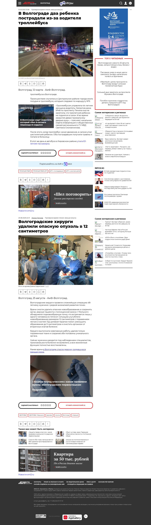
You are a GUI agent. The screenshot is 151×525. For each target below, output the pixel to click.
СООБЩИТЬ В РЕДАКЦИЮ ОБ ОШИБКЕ (80, 484)
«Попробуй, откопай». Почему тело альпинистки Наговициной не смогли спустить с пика (118, 255)
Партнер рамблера (54, 516)
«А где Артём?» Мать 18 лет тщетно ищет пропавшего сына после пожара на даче (118, 125)
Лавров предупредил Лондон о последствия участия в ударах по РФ (118, 187)
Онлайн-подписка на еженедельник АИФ (49, 484)
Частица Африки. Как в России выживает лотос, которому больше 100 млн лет (118, 231)
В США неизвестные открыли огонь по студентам (117, 172)
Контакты (37, 482)
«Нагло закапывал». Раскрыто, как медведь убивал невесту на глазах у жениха (118, 148)
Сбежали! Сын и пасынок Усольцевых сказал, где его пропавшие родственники (119, 133)
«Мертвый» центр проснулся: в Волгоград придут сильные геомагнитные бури (113, 84)
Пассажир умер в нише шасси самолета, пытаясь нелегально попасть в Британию (113, 74)
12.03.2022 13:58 (23, 10)
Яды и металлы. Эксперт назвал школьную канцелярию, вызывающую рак (116, 141)
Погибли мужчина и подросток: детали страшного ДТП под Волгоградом (114, 103)
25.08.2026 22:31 (24, 218)
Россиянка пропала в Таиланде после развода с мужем (116, 195)
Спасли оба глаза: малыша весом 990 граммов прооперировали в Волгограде (41, 441)
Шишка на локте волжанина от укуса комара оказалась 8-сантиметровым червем (77, 441)
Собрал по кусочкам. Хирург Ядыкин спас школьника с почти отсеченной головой (118, 263)
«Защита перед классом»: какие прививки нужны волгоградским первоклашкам (59, 383)
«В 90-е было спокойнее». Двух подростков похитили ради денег (117, 238)
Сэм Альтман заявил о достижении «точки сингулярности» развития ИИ (117, 179)
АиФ (47, 286)
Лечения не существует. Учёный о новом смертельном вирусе (117, 155)
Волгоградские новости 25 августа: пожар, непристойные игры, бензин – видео (113, 65)
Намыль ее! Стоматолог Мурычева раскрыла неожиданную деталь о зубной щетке (117, 247)
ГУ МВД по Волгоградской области (31, 78)
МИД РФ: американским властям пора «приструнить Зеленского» (116, 203)
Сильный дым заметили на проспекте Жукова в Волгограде (113, 93)
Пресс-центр (91, 482)
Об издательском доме (75, 482)
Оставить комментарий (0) (75, 153)
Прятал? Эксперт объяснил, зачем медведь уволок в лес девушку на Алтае (117, 224)
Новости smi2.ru (26, 211)
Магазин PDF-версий (105, 482)
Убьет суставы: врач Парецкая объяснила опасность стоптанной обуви (78, 434)
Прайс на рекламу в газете (54, 482)
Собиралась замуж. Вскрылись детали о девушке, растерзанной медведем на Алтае (117, 117)
